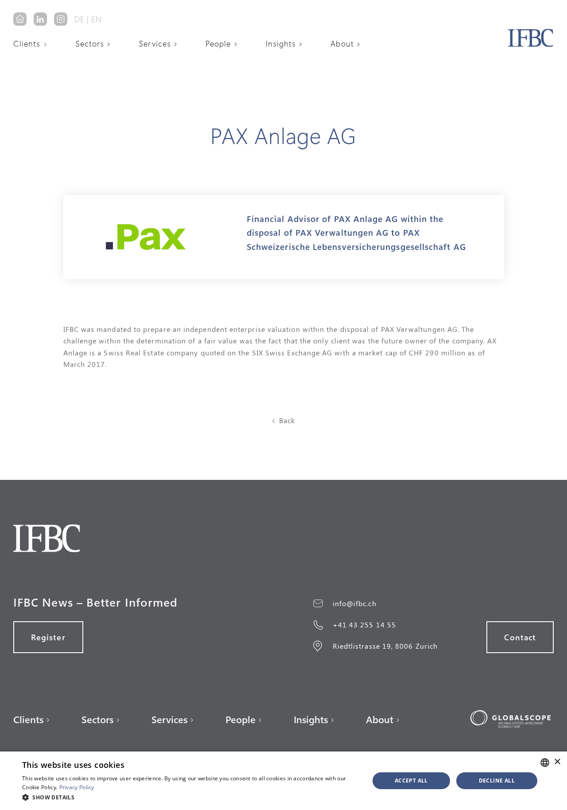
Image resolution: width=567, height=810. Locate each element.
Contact (520, 637)
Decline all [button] (497, 780)
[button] (33, 43)
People (218, 43)
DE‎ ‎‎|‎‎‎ (81, 19)
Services (155, 43)
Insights (281, 43)
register (48, 637)
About (341, 43)
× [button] (557, 762)
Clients (27, 43)
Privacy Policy (76, 787)
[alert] (283, 781)
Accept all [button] (411, 780)
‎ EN (95, 19)
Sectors (90, 43)
